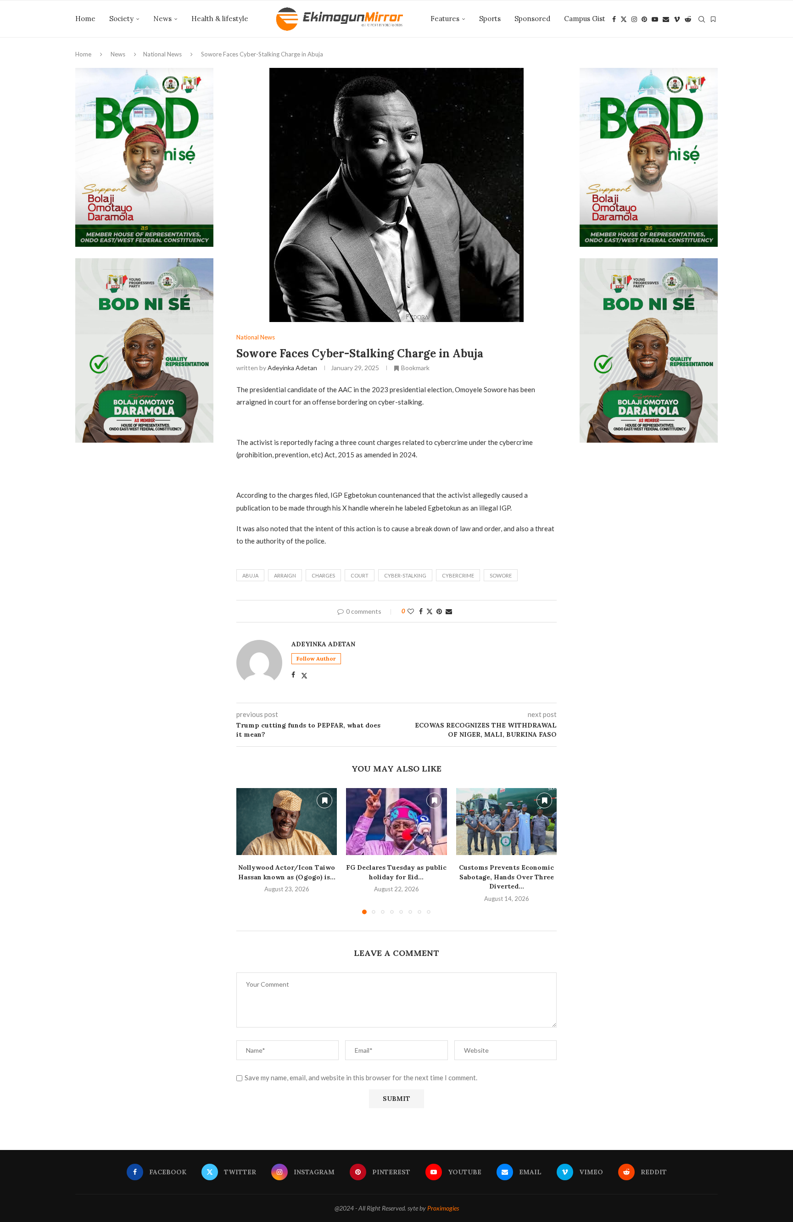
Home (85, 18)
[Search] (701, 19)
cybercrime (458, 575)
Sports (490, 18)
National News (162, 54)
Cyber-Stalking (405, 575)
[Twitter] (623, 19)
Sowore (501, 575)
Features (444, 18)
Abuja (250, 575)
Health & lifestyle (219, 18)
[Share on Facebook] (421, 611)
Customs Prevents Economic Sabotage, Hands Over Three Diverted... (506, 876)
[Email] (666, 19)
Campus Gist (584, 18)
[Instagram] (634, 19)
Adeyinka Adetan (292, 368)
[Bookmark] (713, 19)
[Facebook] (614, 19)
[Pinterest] (644, 19)
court (360, 575)
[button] (249, 850)
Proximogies (443, 1208)
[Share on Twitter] (429, 611)
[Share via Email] (449, 611)
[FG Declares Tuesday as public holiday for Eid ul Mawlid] (396, 821)
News (162, 18)
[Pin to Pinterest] (439, 611)
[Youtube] (655, 19)
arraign (285, 575)
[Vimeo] (677, 19)
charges (323, 575)
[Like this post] (411, 611)
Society (121, 18)
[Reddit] (688, 19)
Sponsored (532, 18)
